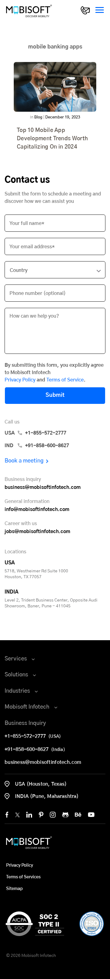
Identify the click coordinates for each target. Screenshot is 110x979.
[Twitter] (17, 814)
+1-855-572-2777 (26, 736)
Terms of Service (65, 379)
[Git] (65, 814)
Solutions (16, 675)
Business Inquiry (25, 723)
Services (16, 659)
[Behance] (78, 815)
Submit (55, 395)
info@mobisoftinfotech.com (37, 509)
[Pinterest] (41, 815)
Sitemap (14, 889)
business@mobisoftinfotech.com (43, 487)
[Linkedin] (29, 815)
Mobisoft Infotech (27, 707)
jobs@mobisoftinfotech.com (37, 531)
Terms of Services (23, 877)
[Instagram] (53, 815)
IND (37, 445)
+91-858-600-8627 (28, 749)
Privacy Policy (20, 379)
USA (35, 433)
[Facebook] (7, 815)
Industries (17, 691)
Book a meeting (24, 461)
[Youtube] (91, 814)
